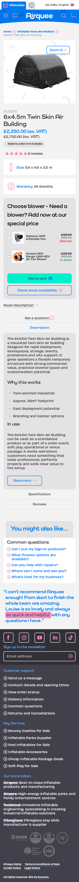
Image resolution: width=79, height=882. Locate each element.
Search (63, 17)
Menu (5, 17)
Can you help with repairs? (35, 565)
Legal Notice (32, 868)
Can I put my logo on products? (39, 549)
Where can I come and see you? (39, 571)
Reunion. (43, 877)
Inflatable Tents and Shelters (35, 31)
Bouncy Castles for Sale (29, 731)
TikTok (71, 638)
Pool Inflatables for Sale (29, 745)
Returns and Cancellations (31, 713)
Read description (18, 305)
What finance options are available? (34, 557)
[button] (59, 4)
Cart (73, 17)
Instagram (24, 638)
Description (39, 327)
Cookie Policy (12, 868)
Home (7, 31)
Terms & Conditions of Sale (42, 864)
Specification (39, 494)
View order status (24, 692)
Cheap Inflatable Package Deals (35, 759)
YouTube (39, 638)
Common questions (25, 706)
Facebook (8, 638)
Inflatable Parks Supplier (30, 738)
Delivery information (26, 699)
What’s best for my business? (38, 577)
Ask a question (37, 318)
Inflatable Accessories (27, 752)
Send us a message (25, 678)
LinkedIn (55, 638)
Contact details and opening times (38, 685)
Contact (15, 17)
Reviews (39, 504)
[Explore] (31, 6)
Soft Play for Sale (23, 766)
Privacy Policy (12, 864)
